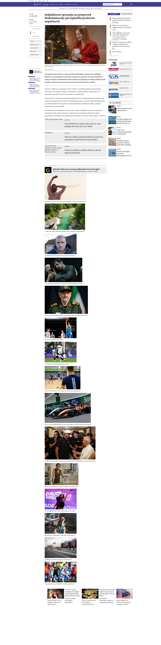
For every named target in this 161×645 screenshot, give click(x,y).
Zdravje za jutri (89, 8)
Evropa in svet (54, 4)
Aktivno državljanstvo (73, 8)
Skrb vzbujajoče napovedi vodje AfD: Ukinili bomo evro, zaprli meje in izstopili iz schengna (120, 36)
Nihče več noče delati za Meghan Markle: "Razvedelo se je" (121, 27)
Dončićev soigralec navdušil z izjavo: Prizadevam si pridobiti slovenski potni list (121, 45)
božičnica (32, 41)
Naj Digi (82, 8)
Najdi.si (39, 1)
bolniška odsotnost (34, 54)
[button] (29, 4)
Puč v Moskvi (116, 51)
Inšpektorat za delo (34, 44)
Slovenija (45, 4)
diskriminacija (33, 51)
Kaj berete (114, 14)
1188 (47, 1)
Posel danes (68, 4)
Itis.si (44, 1)
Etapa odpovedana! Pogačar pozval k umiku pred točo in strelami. (121, 20)
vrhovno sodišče (33, 47)
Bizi (36, 1)
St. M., (31, 16)
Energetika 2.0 (63, 8)
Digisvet (61, 4)
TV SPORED (31, 1)
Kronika (75, 4)
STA (35, 16)
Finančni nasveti (97, 8)
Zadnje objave (127, 14)
